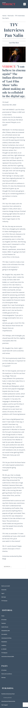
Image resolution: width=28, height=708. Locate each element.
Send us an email (5, 586)
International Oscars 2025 (7, 656)
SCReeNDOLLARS (5, 630)
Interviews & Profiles (6, 638)
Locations (3, 645)
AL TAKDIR (3, 649)
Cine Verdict (4, 634)
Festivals (11, 15)
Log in (2, 593)
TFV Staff (5, 102)
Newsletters (4, 641)
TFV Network (4, 652)
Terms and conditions (6, 673)
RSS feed (3, 597)
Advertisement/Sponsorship (8, 701)
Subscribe (3, 589)
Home (4, 15)
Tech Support (4, 705)
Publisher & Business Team (8, 694)
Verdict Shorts (4, 627)
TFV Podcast (4, 600)
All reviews (3, 619)
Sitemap (3, 677)
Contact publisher (7, 697)
